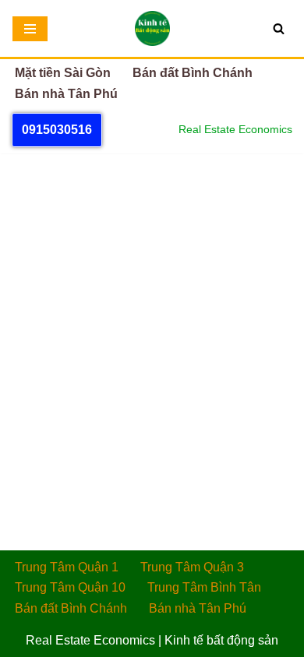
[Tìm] (279, 28)
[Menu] (30, 29)
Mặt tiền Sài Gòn (63, 72)
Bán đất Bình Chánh (193, 72)
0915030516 (57, 129)
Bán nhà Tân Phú (66, 93)
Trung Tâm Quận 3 (192, 567)
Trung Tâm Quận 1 (66, 567)
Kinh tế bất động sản (221, 640)
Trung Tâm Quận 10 (70, 587)
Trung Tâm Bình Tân (204, 587)
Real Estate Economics (90, 640)
